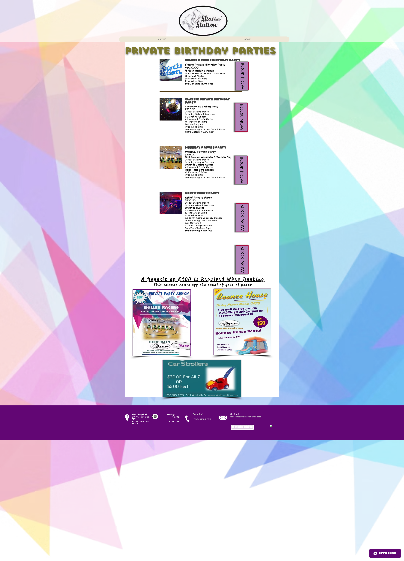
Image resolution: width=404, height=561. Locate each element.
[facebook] (271, 426)
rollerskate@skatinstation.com (245, 417)
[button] (242, 76)
